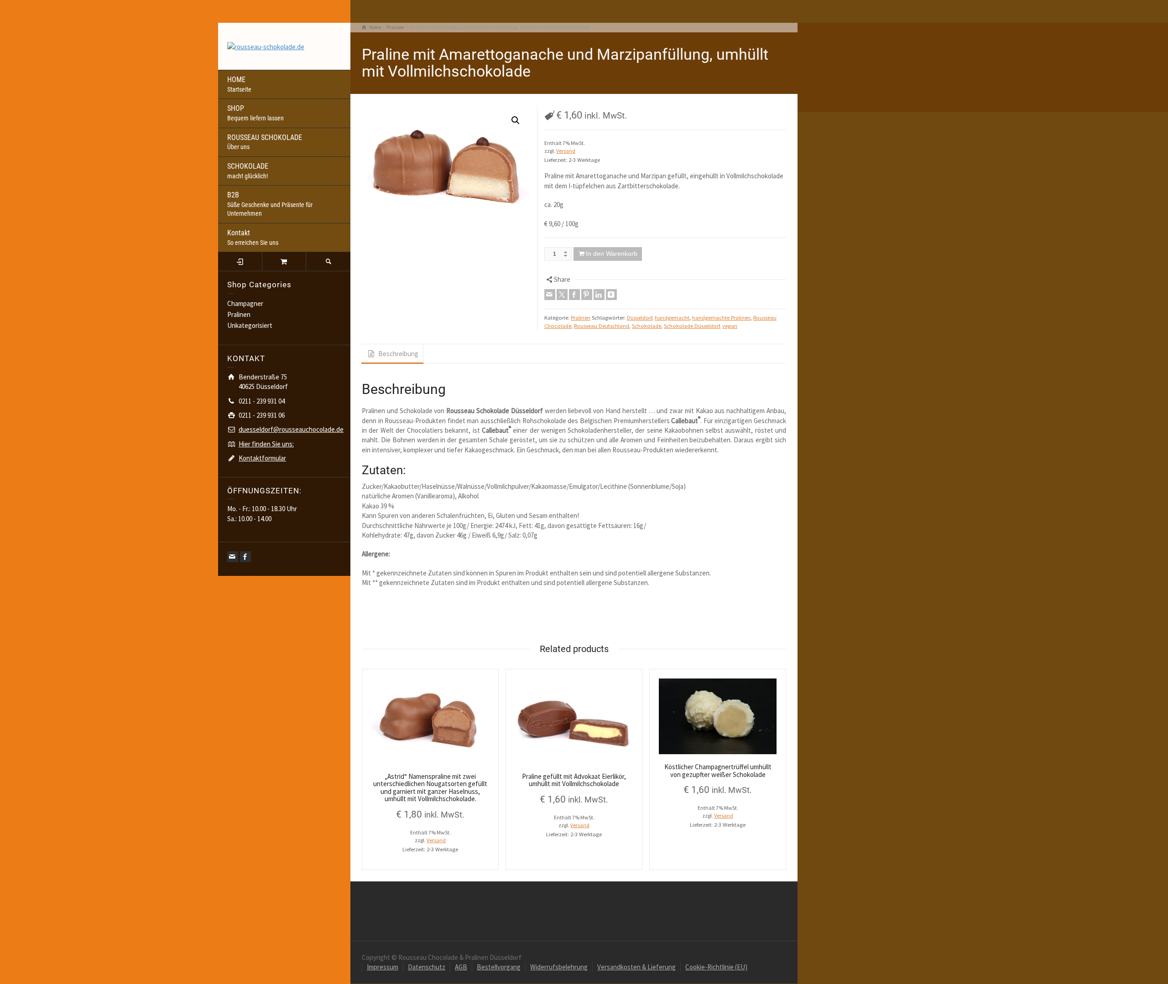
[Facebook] (245, 556)
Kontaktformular (262, 458)
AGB (461, 967)
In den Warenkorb (611, 253)
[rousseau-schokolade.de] (265, 45)
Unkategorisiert (249, 325)
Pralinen (238, 314)
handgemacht (672, 317)
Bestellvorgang (499, 967)
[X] (562, 294)
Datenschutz (426, 967)
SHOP (255, 113)
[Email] (232, 556)
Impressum (382, 967)
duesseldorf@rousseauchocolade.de (291, 429)
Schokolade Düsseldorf (692, 325)
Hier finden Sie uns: (266, 444)
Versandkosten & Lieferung (636, 967)
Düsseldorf (639, 317)
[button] (515, 120)
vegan (729, 325)
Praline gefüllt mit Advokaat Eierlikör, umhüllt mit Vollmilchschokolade (574, 780)
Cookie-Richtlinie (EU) (716, 967)
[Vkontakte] (611, 294)
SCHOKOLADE (247, 171)
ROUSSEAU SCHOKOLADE (264, 142)
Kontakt (252, 237)
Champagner (245, 303)
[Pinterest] (586, 294)
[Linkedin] (599, 294)
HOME (239, 84)
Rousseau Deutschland (601, 325)
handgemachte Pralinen (721, 317)
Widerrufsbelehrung (559, 967)
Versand (565, 150)
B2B (270, 204)
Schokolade (646, 325)
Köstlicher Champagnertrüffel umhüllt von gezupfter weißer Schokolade (718, 770)
